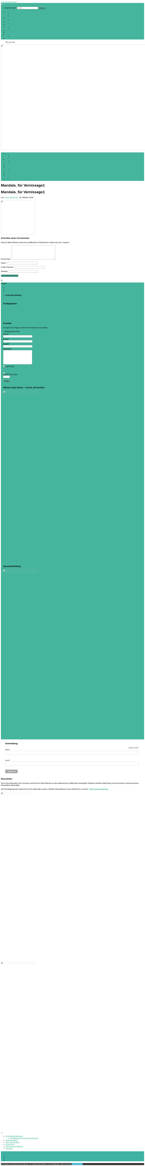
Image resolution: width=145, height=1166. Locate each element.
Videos (8, 22)
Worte (115, 316)
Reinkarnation (67, 312)
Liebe (44, 313)
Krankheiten (30, 313)
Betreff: (6, 344)
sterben (36, 316)
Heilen (111, 309)
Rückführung (90, 312)
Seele (117, 312)
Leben (38, 312)
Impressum (9, 1144)
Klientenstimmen (12, 30)
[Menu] (2, 4)
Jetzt (5, 313)
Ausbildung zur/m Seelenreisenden (24, 28)
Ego (38, 309)
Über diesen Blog (12, 1142)
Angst (4, 309)
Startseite (9, 12)
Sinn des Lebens (28, 316)
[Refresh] (7, 373)
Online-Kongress (51, 313)
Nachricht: (7, 349)
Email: (6, 339)
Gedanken (69, 308)
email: (8, 760)
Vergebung (9, 24)
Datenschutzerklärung (14, 1146)
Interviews (14, 20)
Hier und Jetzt (124, 309)
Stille (40, 316)
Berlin (22, 309)
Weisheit (109, 316)
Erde (43, 308)
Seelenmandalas (12, 34)
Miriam (12, 14)
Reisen (79, 312)
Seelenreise (125, 313)
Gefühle (80, 309)
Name (4, 263)
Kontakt (8, 38)
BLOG (12, 16)
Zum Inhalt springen (9, 2)
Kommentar (6, 259)
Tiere (66, 316)
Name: (6, 334)
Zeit (120, 316)
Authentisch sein (13, 309)
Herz (116, 309)
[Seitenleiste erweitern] (2, 280)
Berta (26, 309)
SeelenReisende (11, 197)
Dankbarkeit (32, 309)
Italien (137, 309)
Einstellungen (77, 1164)
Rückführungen (104, 312)
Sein (21, 316)
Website (4, 271)
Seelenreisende (11, 316)
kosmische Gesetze (17, 312)
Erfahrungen (50, 309)
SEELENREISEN (12, 18)
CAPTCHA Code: (10, 374)
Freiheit (58, 309)
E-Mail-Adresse (7, 267)
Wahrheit (102, 316)
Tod (82, 316)
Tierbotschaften (11, 32)
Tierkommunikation (75, 316)
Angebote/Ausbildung (14, 26)
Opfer (58, 313)
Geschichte (88, 309)
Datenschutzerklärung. (99, 789)
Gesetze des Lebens (100, 309)
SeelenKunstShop (17, 36)
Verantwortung (91, 316)
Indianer (132, 309)
